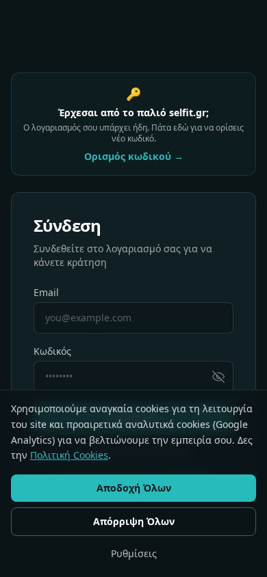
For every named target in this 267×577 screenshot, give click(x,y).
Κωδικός (52, 351)
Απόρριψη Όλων (134, 521)
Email (46, 292)
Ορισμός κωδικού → (133, 156)
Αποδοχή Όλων (134, 487)
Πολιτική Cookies (69, 454)
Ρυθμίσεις (134, 553)
